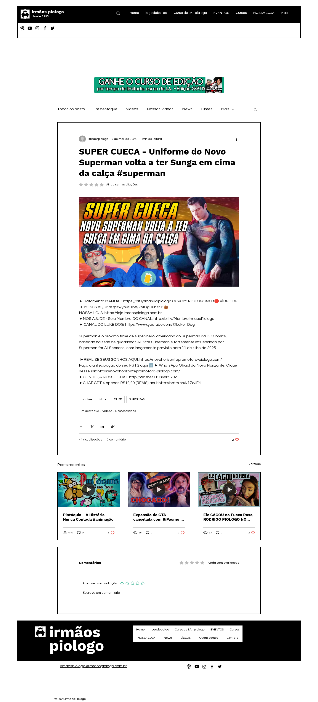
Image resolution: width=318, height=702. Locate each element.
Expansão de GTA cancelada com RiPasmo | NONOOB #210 (157, 517)
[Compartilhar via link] (113, 426)
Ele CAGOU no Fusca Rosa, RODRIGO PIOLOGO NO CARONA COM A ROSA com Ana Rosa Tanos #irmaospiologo (228, 517)
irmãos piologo (48, 11)
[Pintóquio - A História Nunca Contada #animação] (89, 489)
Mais (225, 109)
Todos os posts (71, 109)
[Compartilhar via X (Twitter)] (92, 426)
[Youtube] (29, 28)
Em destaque (105, 109)
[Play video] (159, 242)
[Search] (118, 13)
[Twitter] (52, 28)
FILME (118, 399)
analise (87, 399)
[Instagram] (37, 28)
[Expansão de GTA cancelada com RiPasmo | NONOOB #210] (159, 489)
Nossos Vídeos (160, 109)
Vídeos (132, 109)
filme (103, 399)
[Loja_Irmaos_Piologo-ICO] (22, 28)
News (187, 109)
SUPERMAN (137, 399)
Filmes (206, 109)
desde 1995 (40, 16)
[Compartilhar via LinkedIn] (102, 426)
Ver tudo (255, 464)
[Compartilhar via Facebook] (81, 426)
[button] (255, 109)
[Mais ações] (236, 139)
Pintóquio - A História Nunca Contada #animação (88, 517)
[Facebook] (45, 28)
